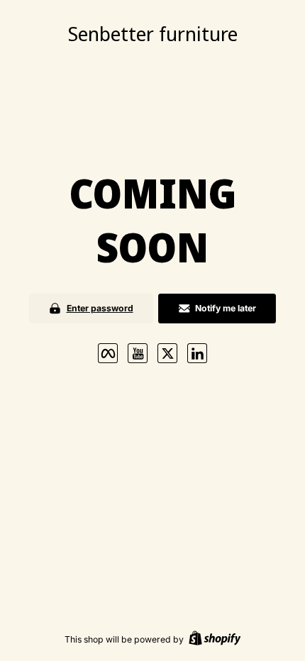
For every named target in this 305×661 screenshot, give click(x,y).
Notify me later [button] (225, 308)
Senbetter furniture (153, 33)
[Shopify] (215, 639)
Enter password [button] (100, 308)
